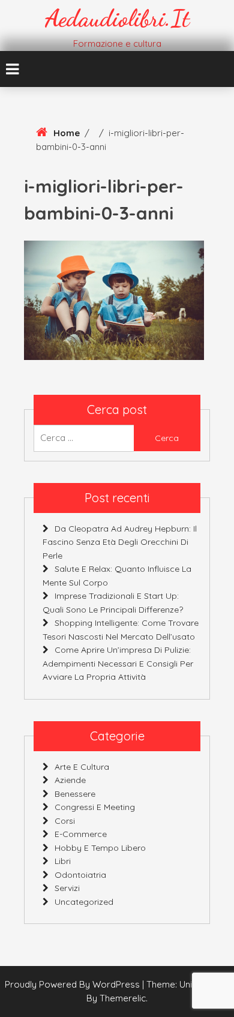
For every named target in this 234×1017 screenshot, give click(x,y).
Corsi (65, 820)
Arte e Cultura (82, 766)
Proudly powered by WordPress (73, 984)
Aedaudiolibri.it (117, 18)
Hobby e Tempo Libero (100, 847)
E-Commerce (81, 834)
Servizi (67, 888)
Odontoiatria (80, 874)
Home (66, 133)
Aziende (70, 780)
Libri (63, 861)
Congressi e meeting (95, 807)
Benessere (75, 793)
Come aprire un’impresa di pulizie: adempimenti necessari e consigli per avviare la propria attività (118, 663)
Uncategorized (84, 901)
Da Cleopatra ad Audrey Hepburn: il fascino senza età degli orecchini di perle (120, 542)
